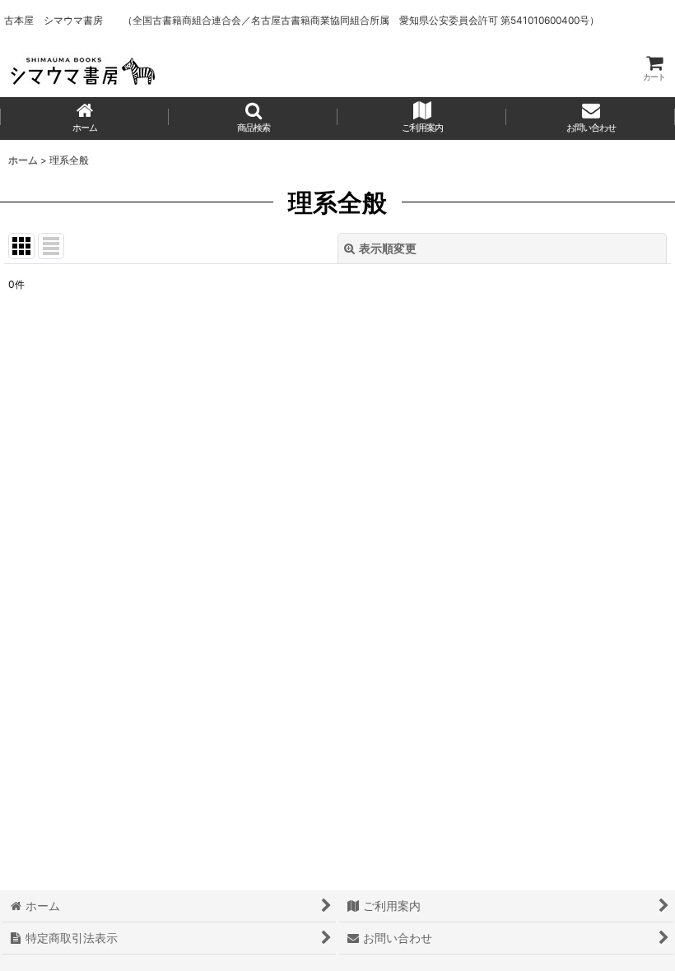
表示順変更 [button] (388, 248)
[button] (253, 118)
